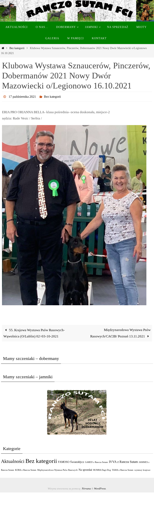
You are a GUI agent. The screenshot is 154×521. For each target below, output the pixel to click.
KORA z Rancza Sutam (25, 469)
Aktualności (12, 460)
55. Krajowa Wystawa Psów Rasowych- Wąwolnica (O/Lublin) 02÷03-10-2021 (34, 332)
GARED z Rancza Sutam (96, 461)
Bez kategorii (16, 48)
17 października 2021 (22, 96)
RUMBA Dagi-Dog (102, 469)
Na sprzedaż (85, 468)
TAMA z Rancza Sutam (122, 469)
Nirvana (86, 487)
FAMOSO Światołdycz (71, 460)
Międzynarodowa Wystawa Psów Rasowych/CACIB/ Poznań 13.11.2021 (120, 332)
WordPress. (100, 487)
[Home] (3, 48)
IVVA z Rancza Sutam (123, 460)
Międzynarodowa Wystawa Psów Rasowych (57, 469)
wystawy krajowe (142, 469)
